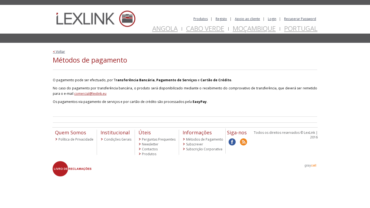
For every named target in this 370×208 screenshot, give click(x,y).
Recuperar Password (300, 19)
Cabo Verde (205, 28)
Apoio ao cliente (247, 19)
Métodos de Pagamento (204, 139)
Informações (197, 132)
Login (272, 19)
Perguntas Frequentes (159, 139)
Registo (221, 19)
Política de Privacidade (76, 139)
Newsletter (150, 144)
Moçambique (254, 28)
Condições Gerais (117, 139)
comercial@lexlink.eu (90, 93)
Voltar (59, 51)
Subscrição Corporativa (204, 149)
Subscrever (194, 144)
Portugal (300, 28)
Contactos (150, 149)
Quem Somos (70, 132)
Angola (165, 28)
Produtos (200, 19)
